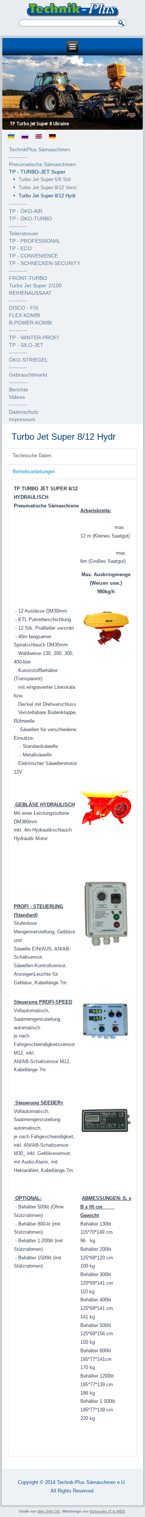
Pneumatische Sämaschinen (42, 164)
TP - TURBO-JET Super (37, 172)
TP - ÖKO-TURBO (30, 219)
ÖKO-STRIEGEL (28, 360)
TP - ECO (20, 248)
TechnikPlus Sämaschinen (39, 149)
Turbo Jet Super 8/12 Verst (48, 187)
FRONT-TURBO (28, 278)
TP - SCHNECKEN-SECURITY (44, 263)
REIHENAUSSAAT (30, 293)
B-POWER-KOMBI (30, 323)
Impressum (22, 419)
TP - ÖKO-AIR (25, 211)
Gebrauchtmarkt (28, 375)
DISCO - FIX (23, 308)
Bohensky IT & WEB (107, 1511)
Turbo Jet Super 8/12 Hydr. (48, 195)
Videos (17, 397)
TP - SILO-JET (26, 345)
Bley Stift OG (49, 1511)
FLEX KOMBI (24, 315)
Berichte (18, 390)
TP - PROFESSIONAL (35, 241)
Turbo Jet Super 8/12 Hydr (64, 437)
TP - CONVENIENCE (33, 256)
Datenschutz (23, 412)
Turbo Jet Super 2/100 (35, 285)
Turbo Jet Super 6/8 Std (44, 179)
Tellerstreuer (23, 233)
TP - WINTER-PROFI (34, 337)
